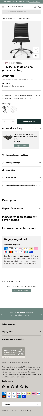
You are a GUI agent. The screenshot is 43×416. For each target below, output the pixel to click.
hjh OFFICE (6, 63)
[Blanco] (13, 109)
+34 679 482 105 (34, 2)
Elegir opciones (21, 146)
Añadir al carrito (29, 121)
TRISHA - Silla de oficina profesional (19, 18)
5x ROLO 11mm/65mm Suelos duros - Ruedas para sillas (25, 136)
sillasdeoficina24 (12, 411)
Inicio (4, 18)
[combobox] (21, 12)
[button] (39, 6)
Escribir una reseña (21, 291)
